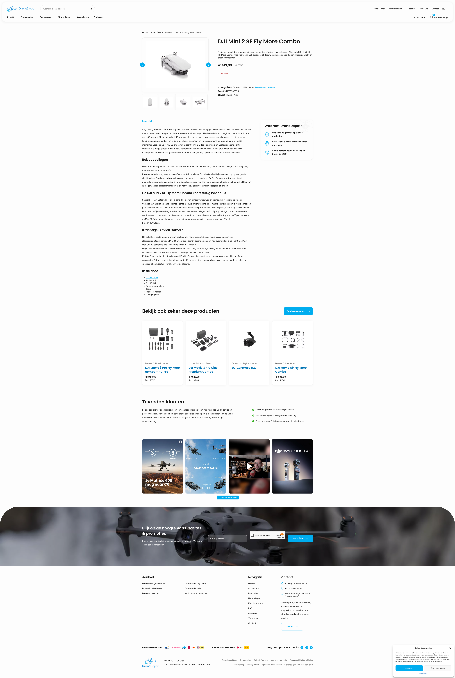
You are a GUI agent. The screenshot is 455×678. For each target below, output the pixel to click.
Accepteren (409, 668)
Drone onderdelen (193, 588)
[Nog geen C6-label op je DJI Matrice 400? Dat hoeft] (162, 466)
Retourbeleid (245, 660)
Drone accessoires (150, 593)
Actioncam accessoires (196, 593)
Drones (10, 17)
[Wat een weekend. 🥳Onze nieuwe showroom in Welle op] (249, 466)
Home (145, 32)
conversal (309, 665)
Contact (435, 9)
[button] (450, 648)
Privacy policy (423, 673)
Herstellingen (379, 9)
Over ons (424, 9)
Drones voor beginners (265, 87)
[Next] (208, 64)
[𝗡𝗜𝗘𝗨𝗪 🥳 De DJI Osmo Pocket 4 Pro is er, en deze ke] (292, 466)
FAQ (250, 608)
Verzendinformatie (279, 660)
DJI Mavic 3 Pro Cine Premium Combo (203, 370)
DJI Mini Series (165, 32)
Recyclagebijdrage (229, 660)
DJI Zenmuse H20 (244, 368)
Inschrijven (298, 538)
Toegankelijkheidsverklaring (301, 660)
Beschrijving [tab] (148, 121)
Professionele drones (152, 588)
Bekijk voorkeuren (438, 668)
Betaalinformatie (261, 660)
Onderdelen (64, 17)
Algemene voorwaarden (272, 664)
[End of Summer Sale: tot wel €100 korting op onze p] (205, 466)
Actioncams (27, 17)
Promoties (98, 17)
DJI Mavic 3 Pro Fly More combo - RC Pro (162, 370)
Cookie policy (238, 664)
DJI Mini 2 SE (152, 277)
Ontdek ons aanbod (296, 311)
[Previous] (142, 64)
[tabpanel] (162, 353)
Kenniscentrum (395, 9)
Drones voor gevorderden (154, 583)
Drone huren (83, 17)
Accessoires (45, 17)
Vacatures (412, 9)
